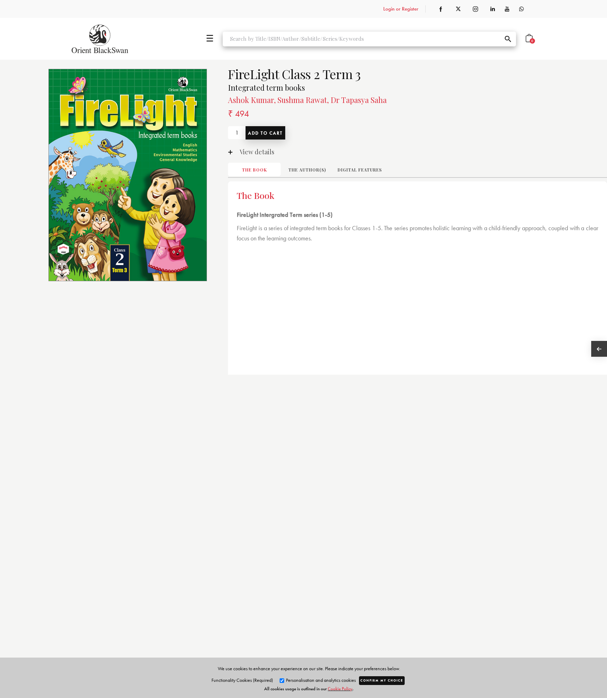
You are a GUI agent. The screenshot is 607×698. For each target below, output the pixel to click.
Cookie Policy (340, 689)
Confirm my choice (381, 680)
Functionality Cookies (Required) (242, 680)
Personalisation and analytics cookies (320, 680)
